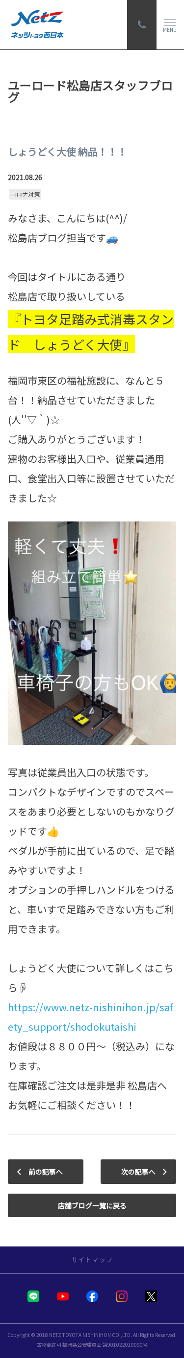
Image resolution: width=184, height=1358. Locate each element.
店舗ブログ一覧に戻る (92, 1205)
